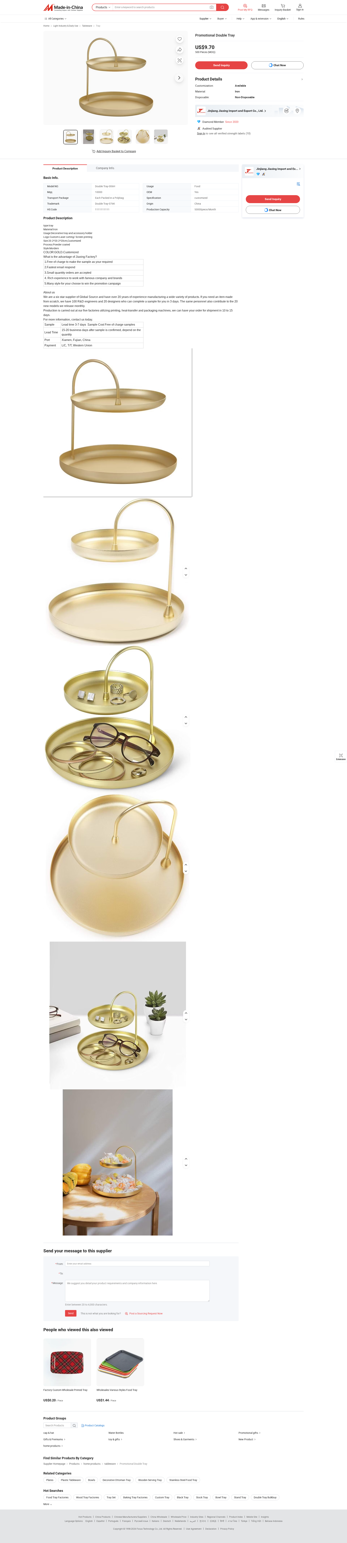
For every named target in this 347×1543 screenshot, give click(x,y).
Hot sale (178, 1432)
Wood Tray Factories (87, 1497)
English (89, 1520)
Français (126, 1520)
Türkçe (244, 1520)
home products (51, 1446)
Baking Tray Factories (135, 1497)
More (46, 1504)
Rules (301, 18)
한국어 (203, 1520)
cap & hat (48, 1432)
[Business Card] (298, 184)
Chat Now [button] (279, 65)
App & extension (259, 18)
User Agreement (194, 1528)
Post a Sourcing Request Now (144, 1313)
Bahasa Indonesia (273, 1520)
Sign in (300, 9)
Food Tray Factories (57, 1497)
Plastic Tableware (71, 1480)
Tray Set (111, 1497)
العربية (193, 1520)
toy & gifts (114, 1439)
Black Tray (183, 1497)
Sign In (201, 133)
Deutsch (167, 1520)
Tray (98, 25)
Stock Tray (202, 1497)
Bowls (91, 1480)
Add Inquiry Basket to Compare (116, 151)
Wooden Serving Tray (150, 1480)
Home (46, 25)
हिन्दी (222, 1520)
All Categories (56, 18)
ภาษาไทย (232, 1520)
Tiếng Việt (256, 1520)
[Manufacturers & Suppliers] (63, 7)
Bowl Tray (220, 1497)
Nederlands (180, 1520)
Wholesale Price (178, 1516)
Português (113, 1520)
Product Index (236, 1516)
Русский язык (141, 1520)
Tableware (87, 25)
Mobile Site (252, 1516)
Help (239, 18)
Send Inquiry (221, 65)
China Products (102, 1516)
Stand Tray (240, 1497)
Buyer (220, 18)
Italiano (155, 1520)
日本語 (213, 1520)
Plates (49, 1480)
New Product (246, 1439)
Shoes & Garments (184, 1439)
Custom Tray (162, 1497)
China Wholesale (159, 1516)
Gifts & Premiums (53, 1439)
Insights (265, 1516)
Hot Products (84, 1516)
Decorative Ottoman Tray (117, 1480)
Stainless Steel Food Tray (183, 1480)
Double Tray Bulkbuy (265, 1497)
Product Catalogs (94, 1425)
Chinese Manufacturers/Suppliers (130, 1516)
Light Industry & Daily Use (65, 25)
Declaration (211, 1528)
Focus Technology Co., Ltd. (150, 1528)
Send (71, 1313)
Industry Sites (196, 1516)
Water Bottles (116, 1432)
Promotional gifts (248, 1432)
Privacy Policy (227, 1528)
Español (100, 1520)
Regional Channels (216, 1516)
